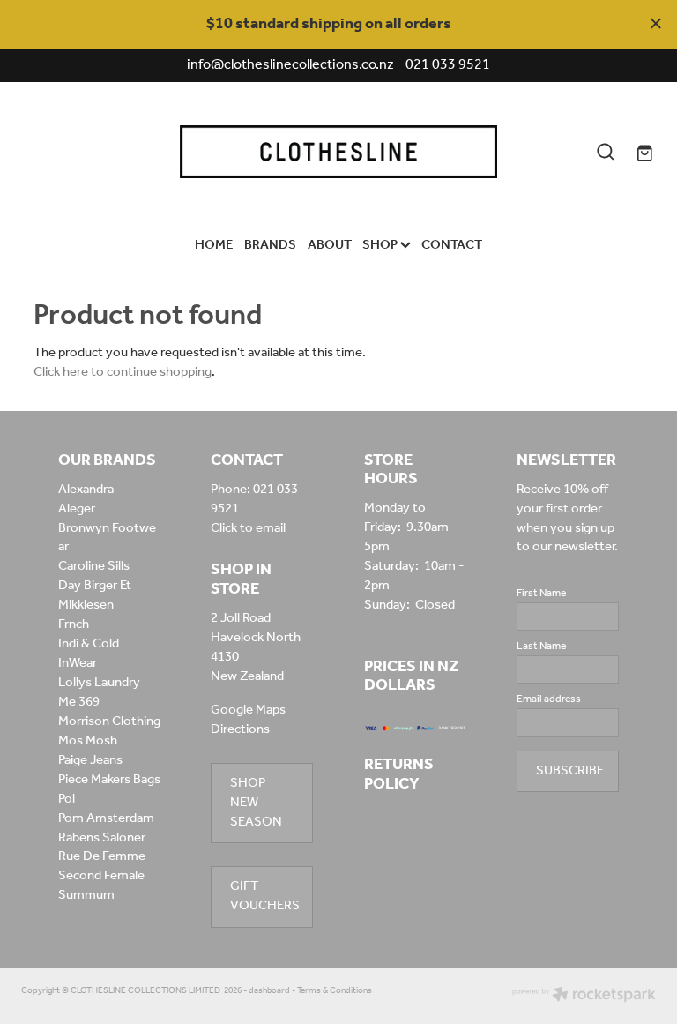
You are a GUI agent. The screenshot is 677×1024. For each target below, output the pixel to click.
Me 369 (79, 702)
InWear (77, 663)
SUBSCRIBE (570, 771)
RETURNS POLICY (399, 774)
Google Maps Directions (248, 720)
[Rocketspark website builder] (584, 996)
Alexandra (86, 489)
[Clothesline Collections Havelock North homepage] (338, 151)
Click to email (248, 528)
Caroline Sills (94, 566)
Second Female (101, 875)
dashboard (269, 991)
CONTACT (451, 245)
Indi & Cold (88, 644)
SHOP (381, 245)
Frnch (73, 624)
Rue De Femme (101, 856)
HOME (214, 245)
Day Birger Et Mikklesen (94, 595)
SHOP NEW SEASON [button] (256, 802)
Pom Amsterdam (106, 818)
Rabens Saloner (101, 838)
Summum (86, 895)
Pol (66, 799)
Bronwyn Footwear (107, 538)
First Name (541, 593)
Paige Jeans (90, 760)
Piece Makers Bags (109, 779)
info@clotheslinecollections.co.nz (290, 64)
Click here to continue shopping (122, 372)
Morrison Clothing (109, 721)
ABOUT (330, 245)
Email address (549, 699)
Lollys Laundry (99, 682)
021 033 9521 (254, 499)
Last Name (541, 646)
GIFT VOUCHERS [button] (265, 896)
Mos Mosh (87, 741)
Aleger (76, 509)
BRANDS (270, 245)
